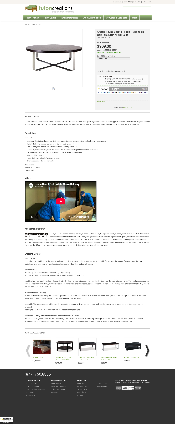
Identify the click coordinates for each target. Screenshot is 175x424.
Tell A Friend (101, 101)
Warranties (30, 395)
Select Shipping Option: (106, 56)
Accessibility (81, 392)
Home (27, 24)
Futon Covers (49, 17)
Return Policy (56, 383)
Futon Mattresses (69, 17)
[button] (6, 420)
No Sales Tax (82, 386)
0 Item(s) (131, 2)
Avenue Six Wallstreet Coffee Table (109, 358)
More (134, 17)
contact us (117, 2)
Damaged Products (58, 386)
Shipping (54, 392)
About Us (80, 383)
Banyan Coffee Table (131, 357)
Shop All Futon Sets (92, 17)
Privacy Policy (82, 389)
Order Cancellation (58, 389)
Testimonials (102, 386)
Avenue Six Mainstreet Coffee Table (86, 358)
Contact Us (127, 107)
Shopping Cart (31, 383)
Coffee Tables (35, 24)
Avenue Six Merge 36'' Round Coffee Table (63, 358)
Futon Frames (32, 17)
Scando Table (38, 357)
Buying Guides (102, 383)
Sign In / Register (32, 386)
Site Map (80, 395)
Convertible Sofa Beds (116, 17)
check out (147, 2)
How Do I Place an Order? (36, 389)
